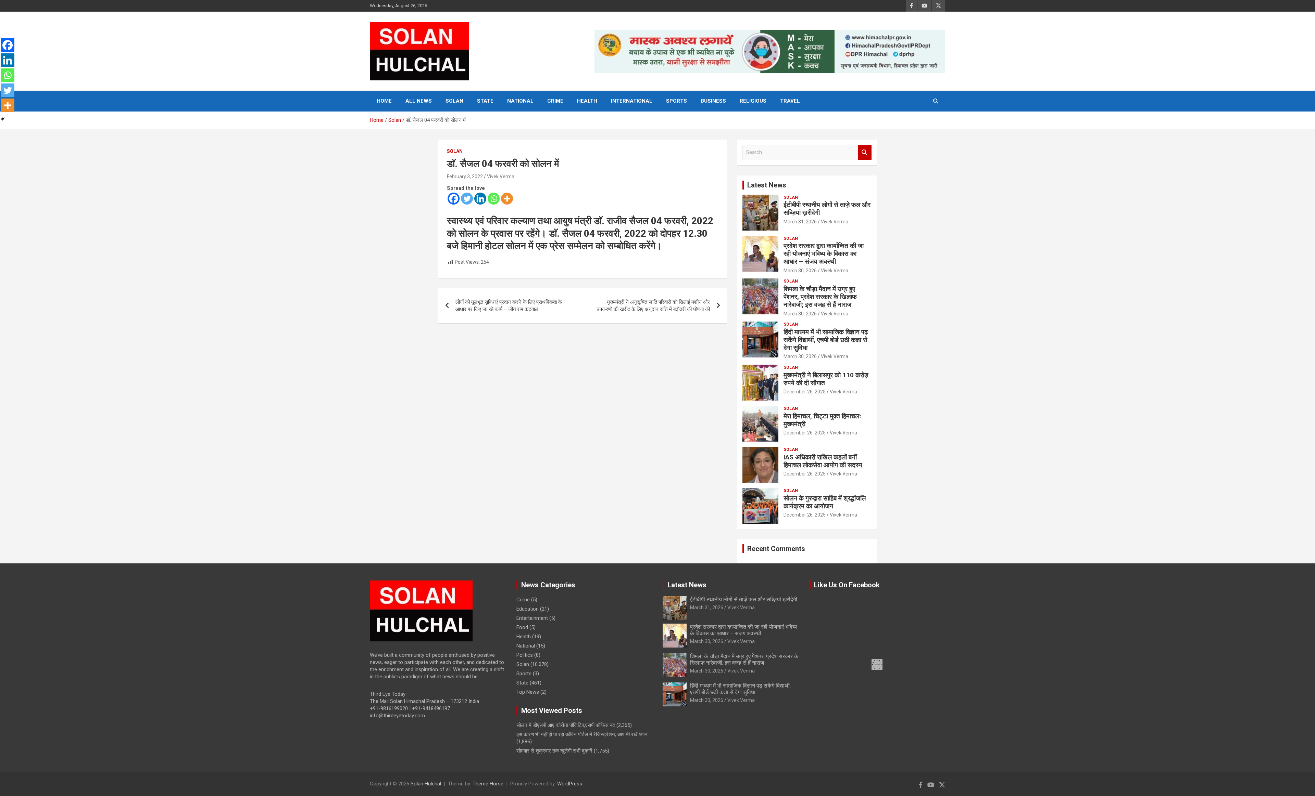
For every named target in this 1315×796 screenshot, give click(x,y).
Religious (753, 101)
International (631, 101)
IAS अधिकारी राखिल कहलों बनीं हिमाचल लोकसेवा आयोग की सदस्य (823, 461)
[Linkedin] (480, 199)
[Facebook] (454, 199)
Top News (527, 692)
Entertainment (532, 618)
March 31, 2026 (800, 221)
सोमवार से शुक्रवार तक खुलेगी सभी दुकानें (554, 751)
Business (713, 101)
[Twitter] (467, 199)
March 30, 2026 (800, 270)
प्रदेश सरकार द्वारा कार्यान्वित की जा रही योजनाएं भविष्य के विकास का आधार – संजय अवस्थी (824, 253)
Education (527, 609)
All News (418, 101)
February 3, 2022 (465, 176)
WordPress (569, 784)
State (485, 101)
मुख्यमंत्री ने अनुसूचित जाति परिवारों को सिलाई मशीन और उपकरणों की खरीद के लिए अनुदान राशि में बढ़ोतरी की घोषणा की (653, 305)
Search (865, 152)
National (520, 101)
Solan (454, 101)
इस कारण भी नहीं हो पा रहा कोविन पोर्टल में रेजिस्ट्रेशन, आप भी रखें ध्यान (582, 734)
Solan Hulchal (426, 784)
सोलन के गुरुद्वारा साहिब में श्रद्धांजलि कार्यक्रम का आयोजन (825, 502)
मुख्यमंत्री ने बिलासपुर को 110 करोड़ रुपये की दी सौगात (826, 379)
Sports (676, 101)
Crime (555, 101)
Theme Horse (488, 784)
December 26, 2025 (805, 391)
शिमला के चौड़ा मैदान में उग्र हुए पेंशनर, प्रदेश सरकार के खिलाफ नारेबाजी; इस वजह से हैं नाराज (820, 297)
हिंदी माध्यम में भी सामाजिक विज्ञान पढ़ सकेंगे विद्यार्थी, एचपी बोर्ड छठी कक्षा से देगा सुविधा (826, 340)
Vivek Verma (500, 176)
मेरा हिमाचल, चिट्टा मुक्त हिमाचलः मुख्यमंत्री (822, 420)
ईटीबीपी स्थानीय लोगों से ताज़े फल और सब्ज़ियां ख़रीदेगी (827, 209)
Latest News (766, 185)
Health (587, 101)
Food (522, 627)
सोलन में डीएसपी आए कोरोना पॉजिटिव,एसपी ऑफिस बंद (565, 725)
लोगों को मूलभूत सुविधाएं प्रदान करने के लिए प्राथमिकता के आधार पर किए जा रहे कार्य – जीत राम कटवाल (508, 305)
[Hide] (2, 119)
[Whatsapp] (494, 199)
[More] (507, 199)
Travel (790, 101)
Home (384, 101)
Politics (524, 655)
